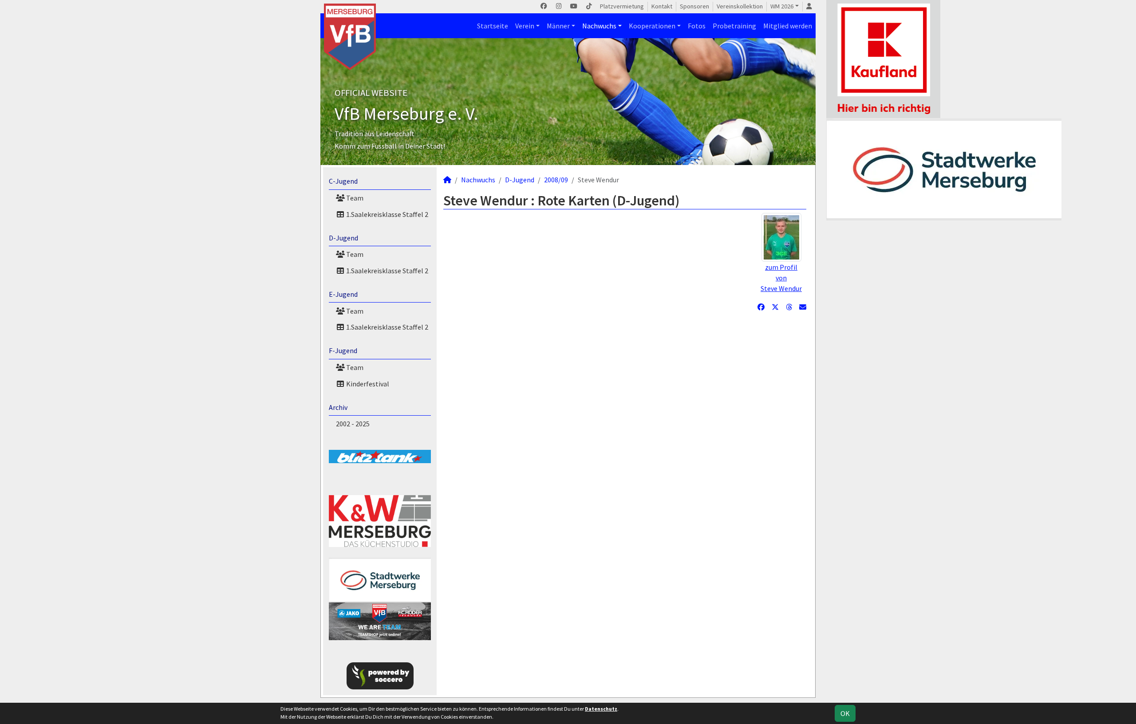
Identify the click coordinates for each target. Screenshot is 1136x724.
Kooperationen (652, 25)
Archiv (338, 407)
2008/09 (556, 179)
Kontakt (661, 6)
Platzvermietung (622, 6)
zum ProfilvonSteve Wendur (781, 278)
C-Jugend (343, 181)
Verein (524, 25)
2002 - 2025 (353, 423)
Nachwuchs (599, 25)
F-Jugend (343, 350)
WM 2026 (781, 6)
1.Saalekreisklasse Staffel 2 (386, 214)
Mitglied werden (787, 25)
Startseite (492, 25)
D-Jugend (343, 237)
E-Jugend (343, 294)
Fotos (697, 25)
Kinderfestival (367, 383)
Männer (558, 25)
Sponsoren (694, 6)
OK (845, 713)
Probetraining (734, 25)
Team (354, 197)
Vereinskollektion (740, 6)
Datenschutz (601, 708)
